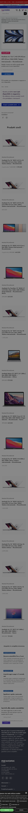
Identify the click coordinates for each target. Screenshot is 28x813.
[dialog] (14, 802)
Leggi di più (25, 798)
